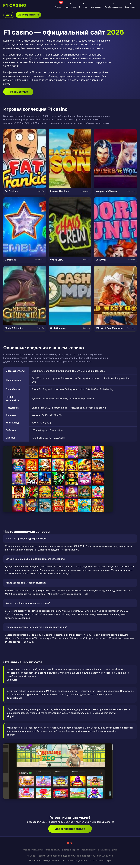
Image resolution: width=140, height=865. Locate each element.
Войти (9, 15)
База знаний (130, 7)
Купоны (58, 5)
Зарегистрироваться (28, 15)
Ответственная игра (100, 860)
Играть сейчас (18, 91)
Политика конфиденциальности (46, 860)
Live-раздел (96, 7)
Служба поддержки (113, 7)
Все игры (83, 7)
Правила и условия (76, 860)
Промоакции (70, 7)
